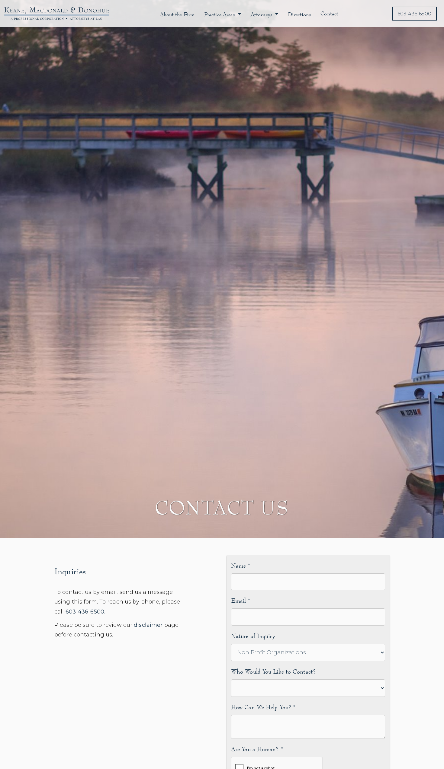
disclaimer (148, 625)
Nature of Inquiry (253, 635)
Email (240, 600)
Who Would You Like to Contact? (273, 671)
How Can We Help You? (263, 707)
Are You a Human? (257, 749)
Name (240, 565)
